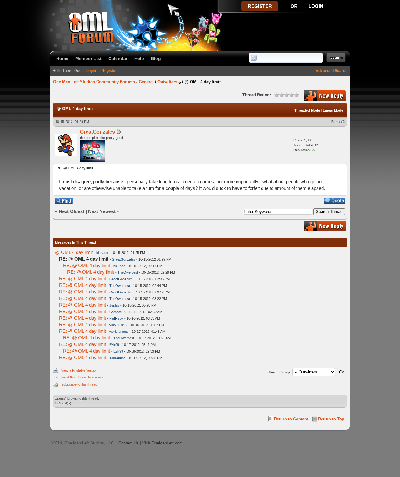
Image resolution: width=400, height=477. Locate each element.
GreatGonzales (97, 131)
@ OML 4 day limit (74, 252)
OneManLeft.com (167, 443)
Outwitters (167, 81)
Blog (156, 58)
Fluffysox (116, 318)
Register (109, 71)
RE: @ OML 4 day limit (86, 265)
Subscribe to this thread (79, 384)
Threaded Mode (307, 110)
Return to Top (331, 419)
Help (139, 58)
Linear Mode (333, 110)
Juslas (114, 305)
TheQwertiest (128, 272)
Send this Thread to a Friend (82, 377)
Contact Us (128, 443)
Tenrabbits (117, 358)
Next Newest (102, 211)
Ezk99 (114, 345)
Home (62, 58)
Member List (88, 58)
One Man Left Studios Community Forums (94, 81)
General (146, 81)
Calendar (118, 58)
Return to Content (291, 419)
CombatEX (117, 312)
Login (91, 71)
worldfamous (119, 331)
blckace (102, 253)
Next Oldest (71, 211)
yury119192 (118, 325)
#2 (343, 122)
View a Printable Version (79, 370)
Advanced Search (332, 71)
